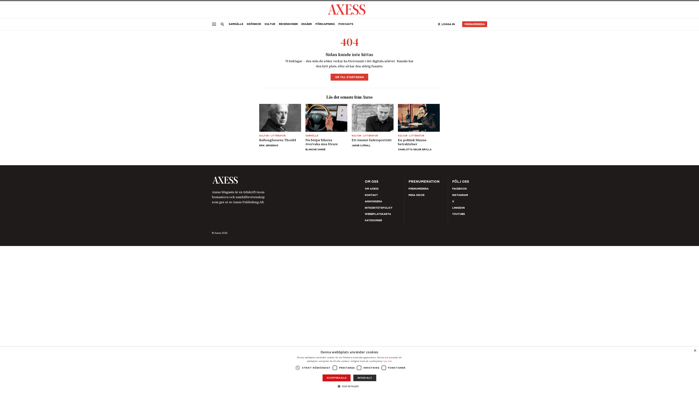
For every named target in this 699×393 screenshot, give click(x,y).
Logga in (448, 24)
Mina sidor (416, 195)
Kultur (270, 24)
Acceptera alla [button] (336, 377)
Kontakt (371, 195)
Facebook (459, 188)
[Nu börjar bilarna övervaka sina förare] (326, 127)
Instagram (460, 195)
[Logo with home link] (266, 180)
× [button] (695, 350)
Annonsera (373, 201)
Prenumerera (475, 24)
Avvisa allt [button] (365, 377)
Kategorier (373, 220)
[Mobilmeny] (214, 24)
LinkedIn (458, 207)
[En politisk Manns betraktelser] (419, 127)
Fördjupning (325, 24)
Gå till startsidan (349, 77)
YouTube (458, 214)
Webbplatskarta (378, 214)
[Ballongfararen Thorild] (280, 127)
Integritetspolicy (378, 207)
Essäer (306, 24)
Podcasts (345, 24)
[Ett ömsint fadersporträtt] (373, 127)
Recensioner (288, 24)
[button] (349, 386)
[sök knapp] (222, 24)
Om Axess (372, 188)
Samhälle (236, 24)
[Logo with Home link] (346, 9)
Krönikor (254, 24)
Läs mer (388, 361)
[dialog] (349, 370)
